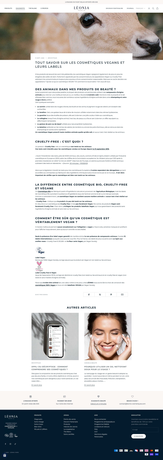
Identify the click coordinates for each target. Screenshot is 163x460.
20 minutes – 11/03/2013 (78, 163)
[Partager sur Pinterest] (111, 295)
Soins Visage (39, 422)
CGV (95, 432)
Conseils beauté (90, 363)
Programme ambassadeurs (104, 422)
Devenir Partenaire (71, 422)
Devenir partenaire (114, 8)
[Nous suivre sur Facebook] (5, 444)
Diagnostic (20, 8)
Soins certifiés (69, 434)
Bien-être (37, 427)
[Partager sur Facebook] (88, 295)
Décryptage (52, 58)
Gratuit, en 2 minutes (98, 404)
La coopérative (69, 429)
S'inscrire (138, 436)
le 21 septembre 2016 (101, 149)
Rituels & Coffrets (40, 429)
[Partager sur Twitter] (100, 295)
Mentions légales (100, 434)
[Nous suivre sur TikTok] (15, 444)
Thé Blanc (67, 432)
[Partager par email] (122, 295)
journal (130, 8)
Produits (8, 8)
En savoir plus (37, 385)
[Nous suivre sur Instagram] (10, 444)
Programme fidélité (101, 424)
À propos (44, 8)
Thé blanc (33, 8)
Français (139, 8)
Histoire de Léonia (70, 427)
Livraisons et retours (101, 427)
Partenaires (98, 437)
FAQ (95, 429)
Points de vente (70, 419)
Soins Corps (38, 424)
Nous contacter (100, 419)
